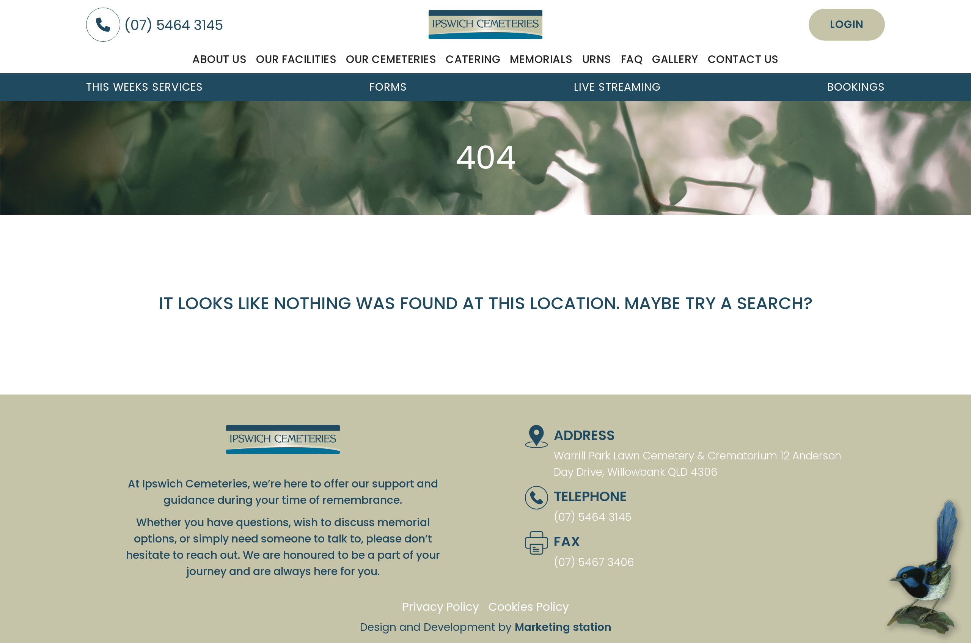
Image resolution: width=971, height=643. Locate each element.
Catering (473, 59)
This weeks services (144, 86)
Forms (388, 86)
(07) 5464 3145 (171, 25)
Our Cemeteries (391, 59)
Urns (596, 59)
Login (847, 24)
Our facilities (296, 59)
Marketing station (563, 627)
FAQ (632, 59)
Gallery (675, 59)
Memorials (541, 59)
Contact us (743, 59)
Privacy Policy (440, 607)
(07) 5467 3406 (594, 562)
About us (219, 59)
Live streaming (617, 86)
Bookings (856, 86)
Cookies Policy (529, 607)
